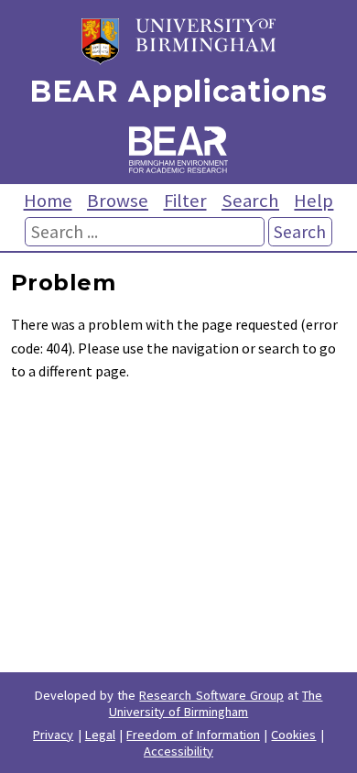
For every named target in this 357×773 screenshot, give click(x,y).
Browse (117, 200)
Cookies (293, 734)
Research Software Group (211, 695)
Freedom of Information (193, 734)
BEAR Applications (178, 91)
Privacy (53, 734)
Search (250, 200)
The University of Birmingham (216, 703)
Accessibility (178, 751)
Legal (100, 734)
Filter (185, 200)
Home (48, 200)
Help (313, 200)
